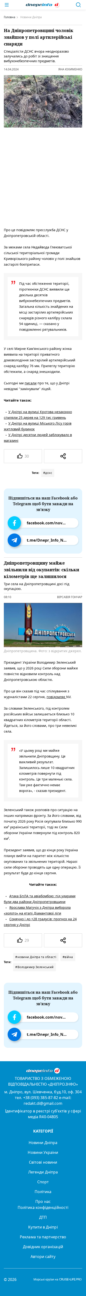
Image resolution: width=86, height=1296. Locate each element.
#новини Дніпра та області (35, 957)
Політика (43, 1191)
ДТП (43, 1217)
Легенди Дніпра (43, 1172)
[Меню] (7, 5)
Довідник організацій (43, 1246)
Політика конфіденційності (43, 1207)
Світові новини (43, 1162)
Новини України (43, 1152)
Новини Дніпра (43, 1142)
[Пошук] (78, 5)
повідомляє (56, 697)
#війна (68, 957)
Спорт (43, 1181)
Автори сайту (43, 1256)
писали (31, 383)
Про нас (43, 1201)
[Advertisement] (43, 176)
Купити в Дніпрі (43, 1227)
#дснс (47, 473)
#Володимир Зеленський (34, 967)
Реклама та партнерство (43, 1237)
